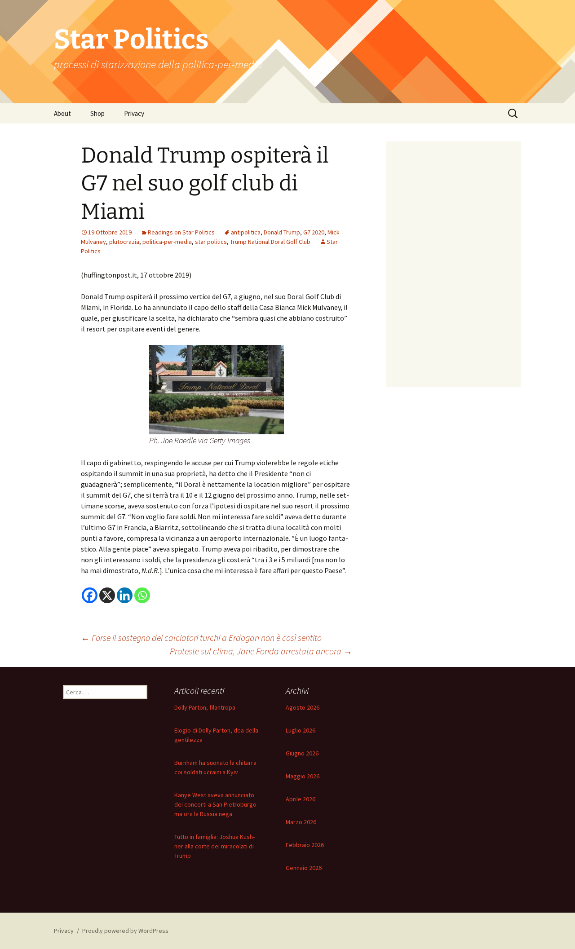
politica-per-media (167, 242)
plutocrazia (124, 242)
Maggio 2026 (302, 776)
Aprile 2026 (300, 799)
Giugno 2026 (302, 753)
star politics (211, 242)
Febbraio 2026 (305, 845)
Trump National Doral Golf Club (270, 242)
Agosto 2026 (302, 707)
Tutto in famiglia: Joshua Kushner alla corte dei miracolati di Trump (214, 846)
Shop (97, 113)
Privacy (134, 113)
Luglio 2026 (300, 730)
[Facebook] (89, 595)
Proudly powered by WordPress (125, 931)
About (62, 113)
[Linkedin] (125, 595)
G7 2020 (313, 232)
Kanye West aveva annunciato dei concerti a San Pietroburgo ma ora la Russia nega (215, 804)
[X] (107, 595)
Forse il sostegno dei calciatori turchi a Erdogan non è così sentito (201, 637)
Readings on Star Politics (181, 232)
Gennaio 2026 (304, 868)
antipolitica (246, 232)
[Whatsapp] (142, 595)
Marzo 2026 (301, 822)
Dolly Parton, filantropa (204, 707)
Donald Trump (282, 232)
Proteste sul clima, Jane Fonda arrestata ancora (261, 651)
